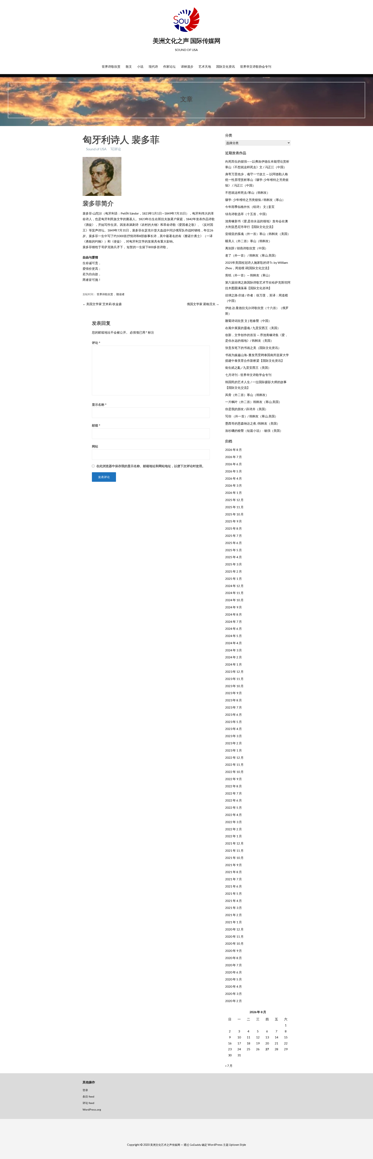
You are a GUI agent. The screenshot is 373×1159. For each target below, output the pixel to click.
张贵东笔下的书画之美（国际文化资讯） (253, 348)
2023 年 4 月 (233, 729)
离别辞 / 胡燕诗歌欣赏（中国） (246, 248)
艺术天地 (205, 66)
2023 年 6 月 (233, 714)
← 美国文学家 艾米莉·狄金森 (102, 304)
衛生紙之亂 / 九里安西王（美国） (248, 367)
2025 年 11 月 (234, 507)
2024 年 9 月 (233, 607)
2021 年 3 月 (233, 907)
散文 (129, 66)
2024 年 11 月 (234, 593)
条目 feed (88, 1096)
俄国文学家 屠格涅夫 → (203, 304)
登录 (85, 1090)
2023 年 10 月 (234, 686)
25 (248, 1049)
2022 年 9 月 (233, 779)
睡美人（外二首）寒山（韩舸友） (248, 241)
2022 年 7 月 (233, 793)
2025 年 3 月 (233, 564)
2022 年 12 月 (234, 757)
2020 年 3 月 (233, 993)
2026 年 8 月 (233, 449)
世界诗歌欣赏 (111, 66)
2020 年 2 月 (233, 1001)
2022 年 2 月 (233, 829)
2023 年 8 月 (233, 700)
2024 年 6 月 (233, 628)
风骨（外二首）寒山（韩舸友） (247, 395)
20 (267, 1043)
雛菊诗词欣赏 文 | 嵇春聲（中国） (248, 320)
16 (230, 1043)
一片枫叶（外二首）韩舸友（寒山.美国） (253, 402)
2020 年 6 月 (233, 972)
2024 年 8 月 (233, 614)
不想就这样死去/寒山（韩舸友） (247, 192)
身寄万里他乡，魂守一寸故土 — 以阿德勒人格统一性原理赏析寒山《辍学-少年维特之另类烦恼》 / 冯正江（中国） (256, 179)
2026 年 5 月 (233, 471)
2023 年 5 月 (233, 722)
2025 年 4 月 (233, 557)
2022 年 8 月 (233, 786)
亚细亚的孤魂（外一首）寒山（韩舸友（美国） (257, 234)
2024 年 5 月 (233, 636)
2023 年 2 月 (233, 743)
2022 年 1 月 (233, 836)
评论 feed (88, 1103)
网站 (95, 446)
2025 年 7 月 (233, 535)
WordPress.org (92, 1109)
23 (230, 1049)
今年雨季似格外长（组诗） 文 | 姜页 (250, 206)
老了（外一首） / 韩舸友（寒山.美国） (251, 255)
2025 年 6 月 (233, 543)
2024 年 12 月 (234, 586)
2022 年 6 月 (233, 800)
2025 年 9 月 (233, 521)
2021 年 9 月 (233, 865)
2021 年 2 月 (233, 915)
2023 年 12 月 (234, 671)
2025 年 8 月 (233, 528)
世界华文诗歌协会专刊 (255, 66)
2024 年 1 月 (233, 664)
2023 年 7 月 (233, 707)
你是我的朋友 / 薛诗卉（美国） (246, 409)
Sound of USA (96, 149)
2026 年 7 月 (233, 457)
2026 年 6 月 (233, 464)
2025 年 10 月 (234, 514)
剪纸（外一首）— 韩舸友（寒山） (248, 275)
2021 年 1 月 (233, 922)
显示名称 (99, 404)
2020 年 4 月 (233, 986)
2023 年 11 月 (234, 679)
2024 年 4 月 (233, 643)
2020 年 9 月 (233, 950)
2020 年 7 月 (233, 965)
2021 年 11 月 (234, 850)
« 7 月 (229, 1065)
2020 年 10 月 (234, 943)
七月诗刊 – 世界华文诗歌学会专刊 (248, 375)
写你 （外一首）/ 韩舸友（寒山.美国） (251, 416)
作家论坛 (169, 66)
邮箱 (96, 425)
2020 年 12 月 (234, 929)
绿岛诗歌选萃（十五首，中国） (247, 214)
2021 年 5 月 (233, 893)
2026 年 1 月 (233, 492)
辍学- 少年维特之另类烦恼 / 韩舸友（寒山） (255, 199)
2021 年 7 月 (233, 879)
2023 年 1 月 (233, 750)
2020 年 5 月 (233, 979)
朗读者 (120, 294)
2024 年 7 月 (233, 621)
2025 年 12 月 (234, 500)
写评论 (116, 149)
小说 (140, 66)
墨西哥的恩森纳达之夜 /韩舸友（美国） (252, 423)
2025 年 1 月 (233, 578)
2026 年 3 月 (233, 485)
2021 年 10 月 (234, 857)
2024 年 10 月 (234, 600)
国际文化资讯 (225, 66)
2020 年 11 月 (234, 936)
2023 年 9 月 (233, 693)
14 (276, 1037)
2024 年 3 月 (233, 650)
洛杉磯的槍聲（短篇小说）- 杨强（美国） (254, 430)
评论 (96, 343)
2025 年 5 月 (233, 550)
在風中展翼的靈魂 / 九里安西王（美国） (252, 328)
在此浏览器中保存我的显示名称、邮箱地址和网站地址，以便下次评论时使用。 (150, 466)
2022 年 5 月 (233, 807)
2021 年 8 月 (233, 872)
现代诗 (153, 66)
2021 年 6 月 (233, 886)
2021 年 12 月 (234, 843)
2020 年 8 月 (233, 958)
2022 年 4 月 (233, 814)
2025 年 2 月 (233, 571)
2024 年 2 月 (233, 657)
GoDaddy (195, 1144)
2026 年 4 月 (233, 478)
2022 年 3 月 (233, 822)
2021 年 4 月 (233, 900)
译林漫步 (187, 66)
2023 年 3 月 (233, 736)
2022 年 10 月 (234, 772)
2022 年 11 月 (234, 764)
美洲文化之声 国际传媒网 (186, 40)
